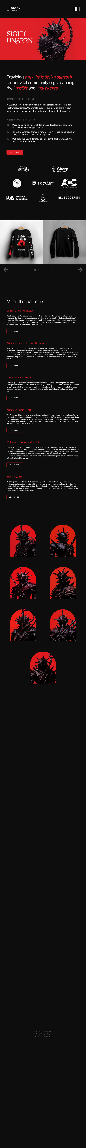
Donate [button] (14, 331)
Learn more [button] (15, 465)
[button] (43, 39)
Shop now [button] (15, 152)
